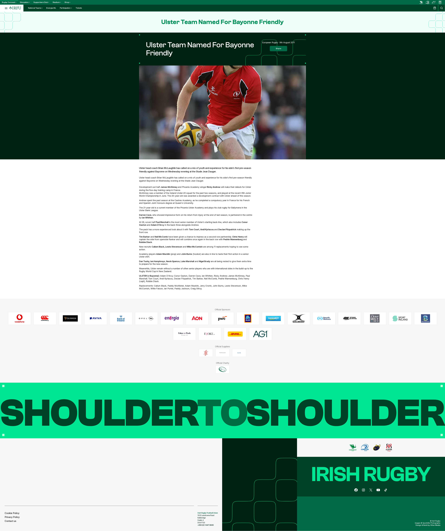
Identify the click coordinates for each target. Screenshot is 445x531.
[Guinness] (70, 318)
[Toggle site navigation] (4, 8)
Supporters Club (40, 2)
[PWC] (222, 318)
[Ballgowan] (425, 318)
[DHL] (235, 334)
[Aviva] (95, 318)
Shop (67, 2)
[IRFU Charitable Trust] (222, 369)
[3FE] (206, 353)
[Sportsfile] (239, 353)
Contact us (10, 521)
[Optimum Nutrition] (349, 318)
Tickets (79, 8)
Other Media (435, 525)
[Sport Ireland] (400, 318)
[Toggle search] (441, 8)
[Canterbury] (44, 318)
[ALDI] (247, 318)
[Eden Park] (184, 334)
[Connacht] (421, 2)
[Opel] (146, 318)
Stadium (56, 2)
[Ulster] (440, 2)
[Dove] (374, 318)
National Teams (34, 8)
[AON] (197, 318)
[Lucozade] (273, 318)
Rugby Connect (8, 2)
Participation (65, 8)
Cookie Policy (12, 513)
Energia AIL (51, 8)
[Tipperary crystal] (222, 353)
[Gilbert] (298, 318)
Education (24, 2)
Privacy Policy (12, 517)
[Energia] (171, 318)
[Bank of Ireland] (121, 318)
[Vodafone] (19, 318)
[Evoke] (209, 334)
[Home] (15, 8)
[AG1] (260, 334)
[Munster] (434, 2)
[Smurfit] (324, 318)
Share (278, 49)
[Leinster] (427, 2)
